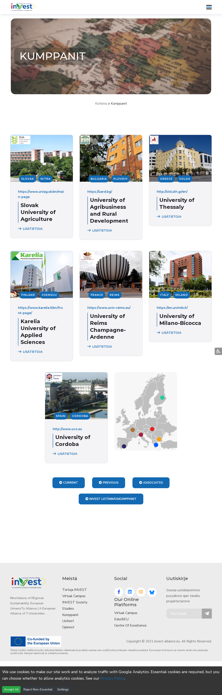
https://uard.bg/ (99, 192)
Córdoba (80, 416)
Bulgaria (99, 178)
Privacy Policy (113, 678)
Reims (114, 294)
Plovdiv (120, 178)
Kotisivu (101, 103)
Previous (110, 483)
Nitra (46, 178)
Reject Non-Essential (37, 689)
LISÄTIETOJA (32, 229)
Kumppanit (70, 614)
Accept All (11, 689)
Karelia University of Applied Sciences (38, 331)
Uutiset (68, 621)
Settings (63, 689)
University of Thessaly (176, 203)
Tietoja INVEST (74, 589)
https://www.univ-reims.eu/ (109, 308)
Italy (164, 294)
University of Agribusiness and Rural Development (109, 210)
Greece (166, 178)
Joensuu (49, 294)
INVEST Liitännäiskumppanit (112, 499)
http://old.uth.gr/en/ (172, 192)
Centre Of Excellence (130, 625)
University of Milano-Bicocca (180, 319)
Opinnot (68, 627)
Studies (68, 608)
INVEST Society (74, 602)
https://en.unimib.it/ (172, 308)
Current (70, 483)
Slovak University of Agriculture (38, 212)
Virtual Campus (73, 596)
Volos (184, 178)
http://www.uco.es (67, 429)
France (97, 294)
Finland (28, 294)
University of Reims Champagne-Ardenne (108, 326)
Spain (60, 416)
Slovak (27, 178)
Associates (152, 483)
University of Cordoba (72, 440)
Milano (181, 294)
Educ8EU (121, 619)
